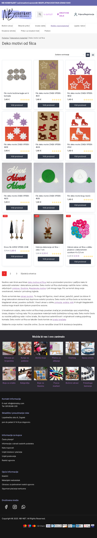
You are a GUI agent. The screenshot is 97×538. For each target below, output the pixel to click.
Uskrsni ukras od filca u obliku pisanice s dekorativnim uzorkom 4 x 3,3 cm (79, 250)
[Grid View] (88, 55)
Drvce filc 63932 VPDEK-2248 (16, 247)
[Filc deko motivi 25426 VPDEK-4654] (48, 126)
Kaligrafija (24, 383)
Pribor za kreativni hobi (30, 31)
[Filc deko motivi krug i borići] (80, 178)
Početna (5, 38)
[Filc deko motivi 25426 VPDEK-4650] (17, 126)
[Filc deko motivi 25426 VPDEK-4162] (80, 126)
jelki (72, 302)
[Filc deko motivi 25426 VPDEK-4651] (48, 75)
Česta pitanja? (8, 439)
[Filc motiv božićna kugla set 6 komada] (17, 75)
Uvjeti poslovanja (9, 456)
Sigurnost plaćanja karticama (14, 489)
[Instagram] (14, 507)
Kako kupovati (8, 448)
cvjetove (16, 288)
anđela (66, 302)
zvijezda (58, 302)
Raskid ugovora (8, 460)
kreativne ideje (64, 14)
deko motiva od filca (37, 282)
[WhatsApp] (23, 507)
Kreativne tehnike (9, 31)
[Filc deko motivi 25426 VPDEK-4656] (48, 178)
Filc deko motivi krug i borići (78, 196)
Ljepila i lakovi (79, 26)
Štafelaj (72, 358)
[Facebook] (6, 507)
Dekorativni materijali (18, 38)
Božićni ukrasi (7, 26)
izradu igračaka (59, 319)
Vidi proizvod (17, 105)
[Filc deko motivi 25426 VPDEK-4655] (17, 178)
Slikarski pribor (24, 26)
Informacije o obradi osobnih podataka (18, 443)
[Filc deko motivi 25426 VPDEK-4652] (80, 75)
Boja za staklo (9, 383)
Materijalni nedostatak (11, 480)
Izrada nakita (40, 26)
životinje (24, 288)
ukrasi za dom (27, 296)
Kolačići (5, 476)
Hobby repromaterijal (60, 26)
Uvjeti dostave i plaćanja (12, 452)
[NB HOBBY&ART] (17, 14)
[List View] (93, 55)
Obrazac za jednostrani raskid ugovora (18, 484)
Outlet (49, 14)
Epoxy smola (88, 358)
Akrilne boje (40, 358)
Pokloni (47, 31)
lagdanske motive (38, 288)
